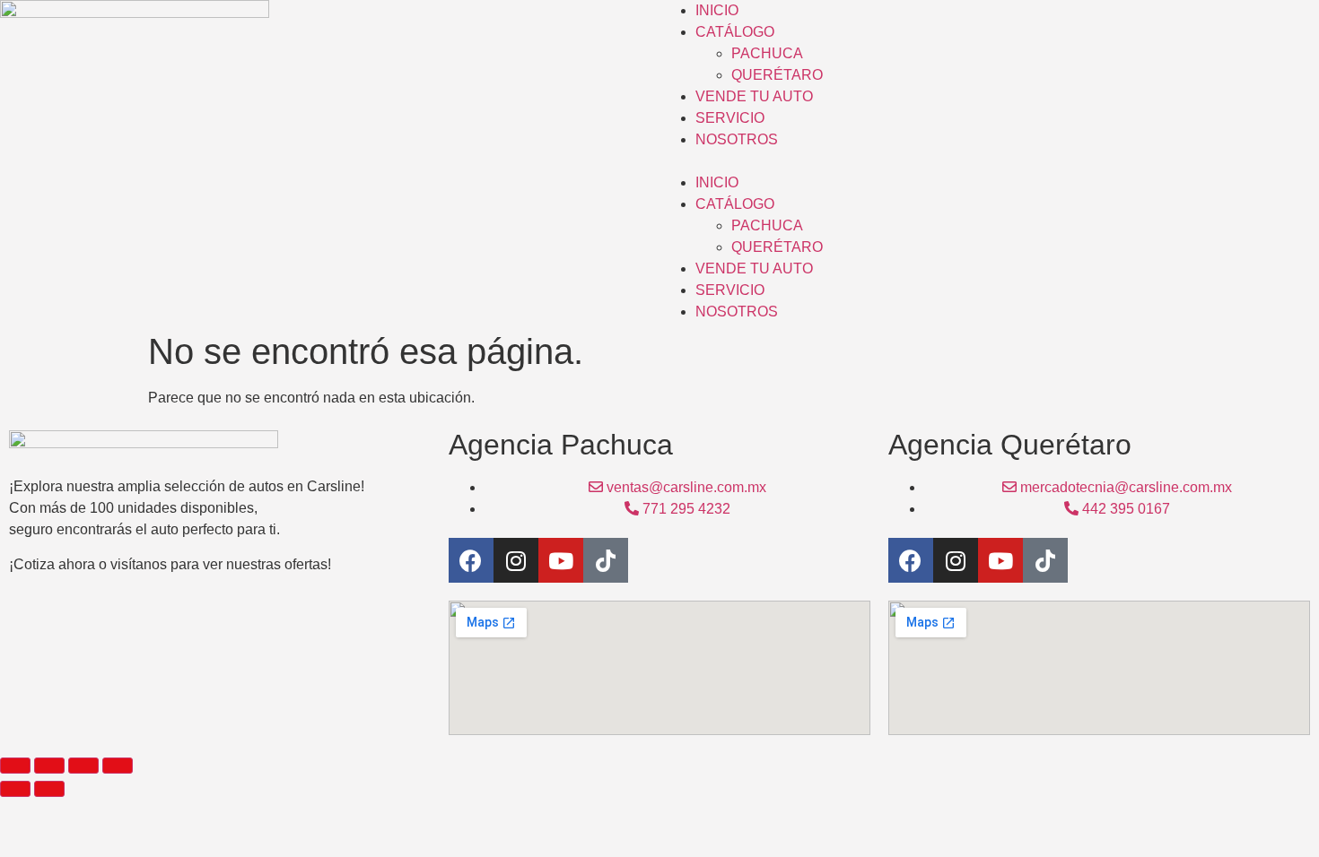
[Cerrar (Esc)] (117, 765)
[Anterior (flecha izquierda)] (15, 789)
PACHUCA (767, 53)
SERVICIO (729, 118)
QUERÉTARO (777, 74)
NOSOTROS (736, 139)
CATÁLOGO (734, 31)
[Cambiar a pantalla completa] (49, 765)
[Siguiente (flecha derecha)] (49, 789)
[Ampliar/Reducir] (15, 765)
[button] (989, 161)
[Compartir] (83, 765)
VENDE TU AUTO (754, 96)
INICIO (716, 10)
